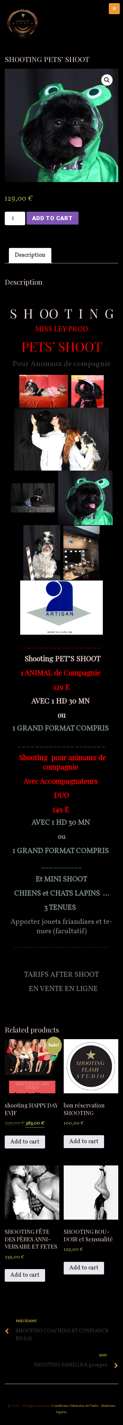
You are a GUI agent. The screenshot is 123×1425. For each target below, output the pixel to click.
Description (30, 255)
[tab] (30, 255)
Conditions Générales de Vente (74, 1406)
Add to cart (52, 218)
